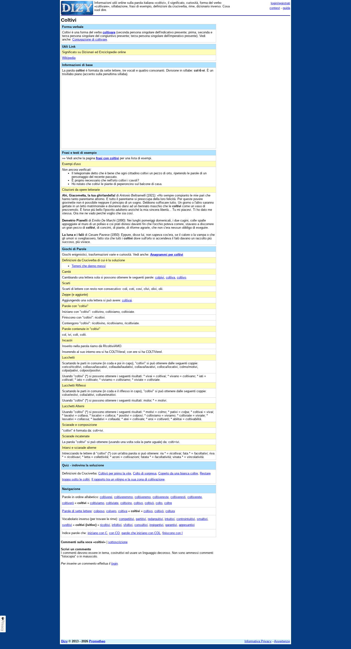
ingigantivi (156, 525)
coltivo (181, 277)
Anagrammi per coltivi (166, 254)
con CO (114, 533)
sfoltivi (128, 525)
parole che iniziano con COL (141, 533)
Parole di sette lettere (77, 511)
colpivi (159, 277)
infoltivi (117, 525)
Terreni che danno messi (89, 266)
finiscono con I (172, 533)
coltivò (149, 503)
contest (275, 8)
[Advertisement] (254, 88)
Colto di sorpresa (144, 473)
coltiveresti (178, 497)
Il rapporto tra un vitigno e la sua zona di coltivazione (128, 479)
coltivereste (161, 497)
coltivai (127, 300)
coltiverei (106, 497)
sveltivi (67, 525)
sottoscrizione (118, 542)
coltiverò (68, 503)
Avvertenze (282, 641)
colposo (99, 511)
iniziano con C (97, 533)
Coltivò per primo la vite (114, 473)
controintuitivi (185, 519)
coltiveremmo (123, 497)
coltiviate (112, 503)
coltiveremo (143, 497)
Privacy (2, 625)
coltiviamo (97, 503)
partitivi (141, 519)
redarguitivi (155, 519)
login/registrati (280, 3)
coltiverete (194, 497)
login (114, 563)
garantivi (171, 525)
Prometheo (97, 641)
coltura (170, 511)
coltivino (126, 503)
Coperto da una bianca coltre (178, 473)
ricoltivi (105, 525)
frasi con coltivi (107, 158)
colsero (111, 511)
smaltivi (202, 519)
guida (286, 8)
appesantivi (187, 525)
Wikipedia (68, 58)
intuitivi (170, 519)
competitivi (126, 519)
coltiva (170, 277)
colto (159, 503)
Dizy (64, 641)
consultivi (141, 525)
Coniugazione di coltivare (89, 39)
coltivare (109, 32)
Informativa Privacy (258, 641)
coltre (168, 503)
